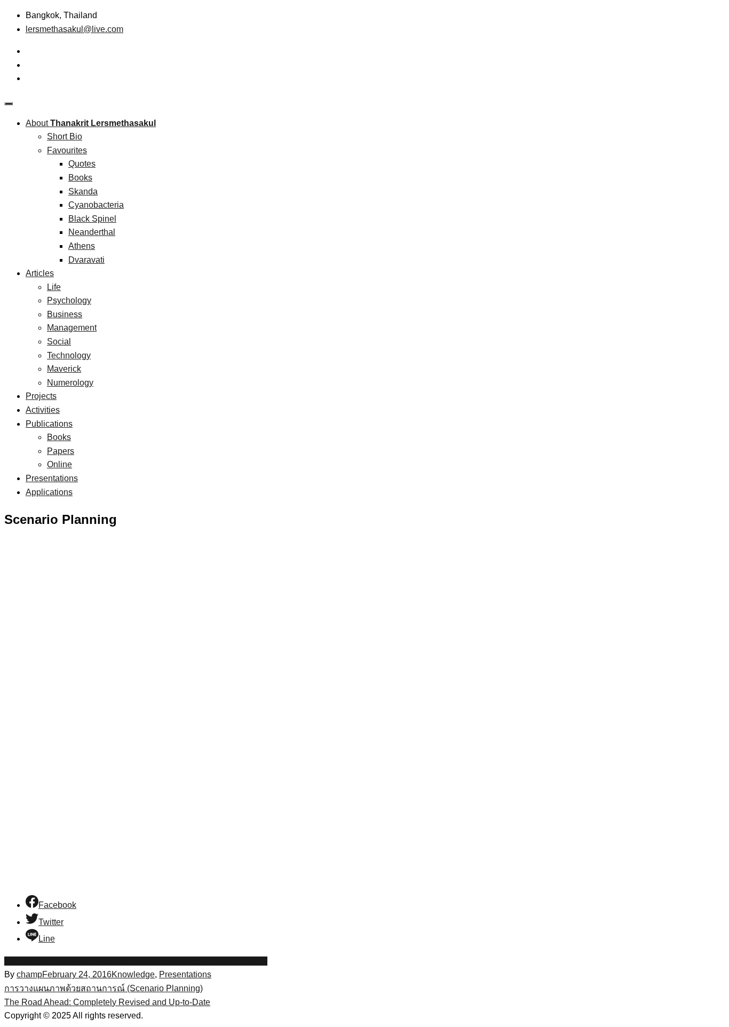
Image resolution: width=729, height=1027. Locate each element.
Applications (49, 492)
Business (64, 314)
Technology (69, 355)
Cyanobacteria (96, 204)
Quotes (82, 163)
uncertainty (246, 961)
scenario (42, 961)
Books (80, 177)
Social (59, 341)
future (15, 961)
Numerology (70, 382)
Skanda (83, 191)
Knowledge (133, 974)
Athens (81, 245)
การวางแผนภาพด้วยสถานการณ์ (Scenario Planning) (103, 988)
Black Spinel (92, 218)
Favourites (67, 150)
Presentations (52, 478)
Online (59, 464)
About (91, 123)
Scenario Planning (93, 961)
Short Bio (64, 136)
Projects (41, 396)
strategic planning (162, 961)
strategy (211, 961)
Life (54, 287)
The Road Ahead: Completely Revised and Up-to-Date (107, 1002)
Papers (60, 451)
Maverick (64, 368)
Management (72, 327)
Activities (43, 409)
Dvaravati (86, 259)
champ (29, 974)
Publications (49, 423)
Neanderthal (91, 232)
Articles (40, 273)
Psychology (69, 300)
